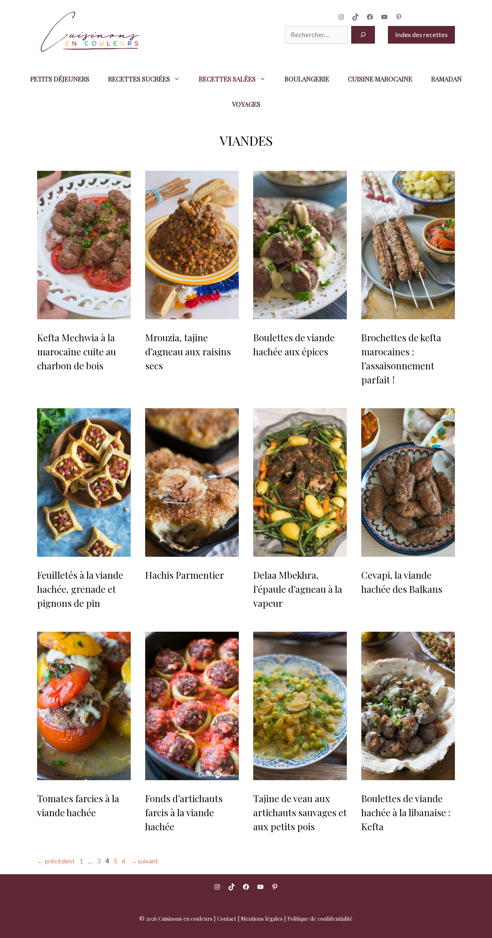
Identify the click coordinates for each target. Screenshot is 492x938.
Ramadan (446, 79)
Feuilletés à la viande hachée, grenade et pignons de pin (80, 589)
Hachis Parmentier (184, 575)
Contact (226, 918)
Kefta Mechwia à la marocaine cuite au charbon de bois (76, 351)
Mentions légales (262, 918)
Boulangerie (307, 79)
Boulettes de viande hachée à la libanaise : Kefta (406, 812)
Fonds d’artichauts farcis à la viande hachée (184, 812)
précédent (56, 861)
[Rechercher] (363, 35)
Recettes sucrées (139, 79)
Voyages (246, 104)
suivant (144, 861)
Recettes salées (227, 79)
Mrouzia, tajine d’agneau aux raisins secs (188, 351)
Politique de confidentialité (320, 918)
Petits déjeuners (59, 79)
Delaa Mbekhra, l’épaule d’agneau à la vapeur (297, 589)
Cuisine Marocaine (380, 79)
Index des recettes (421, 35)
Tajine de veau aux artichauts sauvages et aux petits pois (300, 812)
